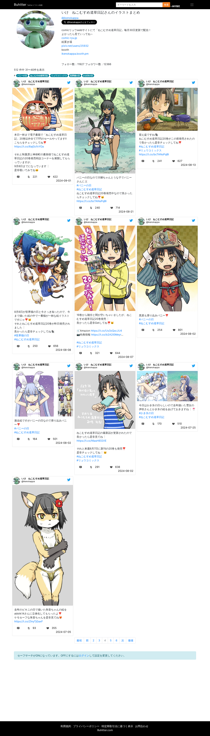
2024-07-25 (188, 427)
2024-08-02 (188, 333)
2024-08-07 (125, 356)
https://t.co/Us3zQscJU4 (106, 330)
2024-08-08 (63, 349)
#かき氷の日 (146, 413)
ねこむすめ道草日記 (39, 75)
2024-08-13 (188, 164)
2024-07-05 (63, 632)
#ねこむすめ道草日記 (89, 189)
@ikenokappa (70, 18)
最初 (79, 640)
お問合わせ (141, 726)
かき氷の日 (88, 75)
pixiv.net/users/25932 (75, 45)
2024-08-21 (126, 211)
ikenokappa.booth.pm (75, 53)
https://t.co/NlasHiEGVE (91, 440)
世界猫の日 (75, 75)
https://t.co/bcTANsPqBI (91, 201)
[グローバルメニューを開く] (192, 4)
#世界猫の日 (21, 335)
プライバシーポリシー (86, 726)
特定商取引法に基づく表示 (117, 726)
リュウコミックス (59, 75)
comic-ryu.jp (69, 38)
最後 (130, 640)
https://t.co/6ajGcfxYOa (29, 146)
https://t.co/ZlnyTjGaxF (28, 621)
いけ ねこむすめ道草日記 (35, 81)
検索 (166, 4)
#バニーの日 (84, 185)
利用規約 (66, 726)
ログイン (84, 655)
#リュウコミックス (150, 150)
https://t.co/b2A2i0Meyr (106, 334)
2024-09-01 (63, 180)
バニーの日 (22, 75)
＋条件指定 (175, 6)
